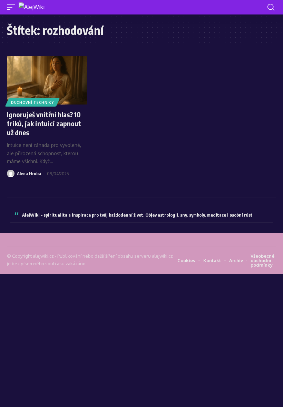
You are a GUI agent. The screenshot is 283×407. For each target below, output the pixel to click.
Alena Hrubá (29, 173)
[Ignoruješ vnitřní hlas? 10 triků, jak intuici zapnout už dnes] (47, 80)
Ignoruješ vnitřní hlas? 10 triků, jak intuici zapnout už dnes (44, 123)
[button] (13, 7)
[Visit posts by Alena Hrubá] (10, 173)
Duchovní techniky (32, 102)
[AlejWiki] (32, 7)
